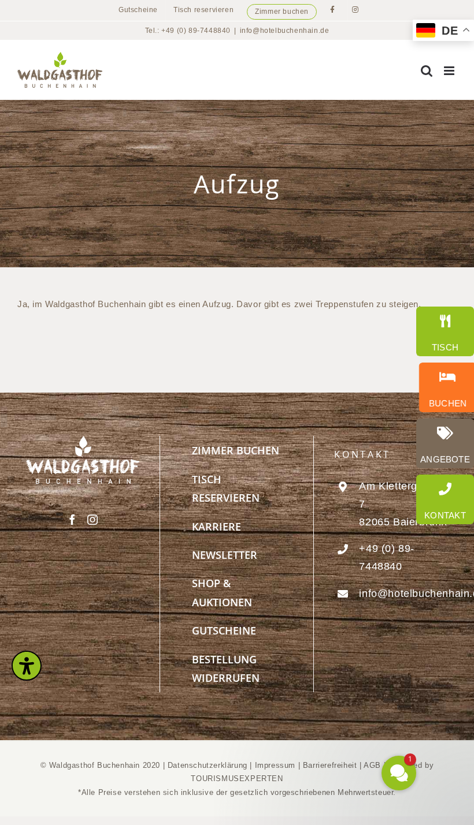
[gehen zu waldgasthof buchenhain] (445, 387)
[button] (329, 661)
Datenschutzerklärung (207, 765)
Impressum (276, 765)
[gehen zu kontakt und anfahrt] (445, 499)
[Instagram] (92, 519)
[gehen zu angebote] (445, 443)
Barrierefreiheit (330, 765)
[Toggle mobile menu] (450, 71)
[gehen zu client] (445, 331)
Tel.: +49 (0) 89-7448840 (188, 31)
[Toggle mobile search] (427, 71)
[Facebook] (72, 519)
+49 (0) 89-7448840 (386, 557)
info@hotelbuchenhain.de (284, 31)
